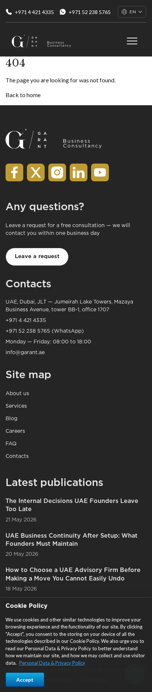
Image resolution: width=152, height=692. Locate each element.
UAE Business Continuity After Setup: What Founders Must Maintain (72, 540)
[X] (36, 172)
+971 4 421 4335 (34, 12)
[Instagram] (57, 172)
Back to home (23, 94)
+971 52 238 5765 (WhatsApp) (45, 331)
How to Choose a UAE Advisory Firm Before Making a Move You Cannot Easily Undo (73, 574)
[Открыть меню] (132, 41)
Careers (15, 431)
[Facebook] (14, 172)
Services (16, 406)
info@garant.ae (25, 352)
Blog (11, 419)
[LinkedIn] (78, 172)
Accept (25, 679)
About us (17, 393)
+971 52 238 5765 (90, 12)
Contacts (17, 456)
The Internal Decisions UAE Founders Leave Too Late (72, 505)
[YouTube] (100, 172)
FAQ (11, 444)
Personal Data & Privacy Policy (52, 663)
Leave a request (37, 256)
